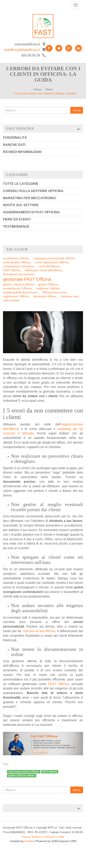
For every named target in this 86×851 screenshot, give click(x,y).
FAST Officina (11, 270)
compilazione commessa (18, 266)
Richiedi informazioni (22, 152)
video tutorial (11, 300)
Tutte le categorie (20, 183)
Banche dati (14, 144)
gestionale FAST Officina (27, 279)
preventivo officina (44, 296)
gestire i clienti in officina (18, 284)
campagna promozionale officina (53, 258)
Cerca (76, 110)
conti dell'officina (49, 266)
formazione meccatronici (18, 274)
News (49, 89)
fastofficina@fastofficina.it (22, 50)
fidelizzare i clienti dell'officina (43, 270)
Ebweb (29, 841)
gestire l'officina (48, 284)
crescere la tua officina (39, 631)
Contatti (60, 836)
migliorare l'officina (48, 288)
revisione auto (70, 296)
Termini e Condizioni (43, 836)
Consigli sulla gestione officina (33, 191)
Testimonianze (16, 226)
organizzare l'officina (16, 296)
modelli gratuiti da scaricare (20, 292)
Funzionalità (15, 137)
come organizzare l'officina (52, 262)
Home (37, 89)
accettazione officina (16, 258)
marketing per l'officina (17, 288)
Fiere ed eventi (17, 219)
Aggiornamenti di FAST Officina (31, 212)
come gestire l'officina (16, 262)
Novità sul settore (21, 205)
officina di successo (54, 292)
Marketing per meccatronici (29, 198)
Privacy (26, 836)
